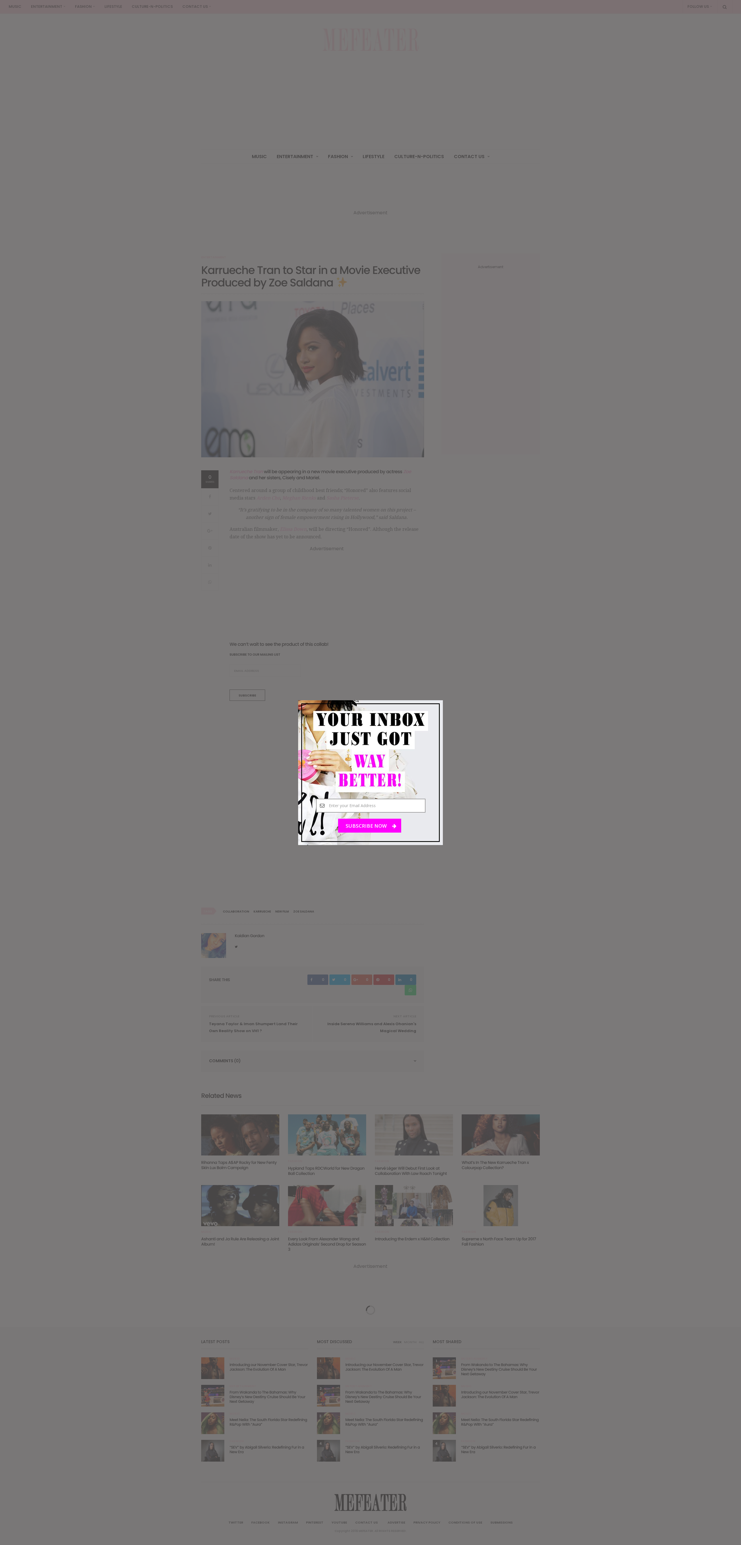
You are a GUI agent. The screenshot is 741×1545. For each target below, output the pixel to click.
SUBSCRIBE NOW (367, 825)
